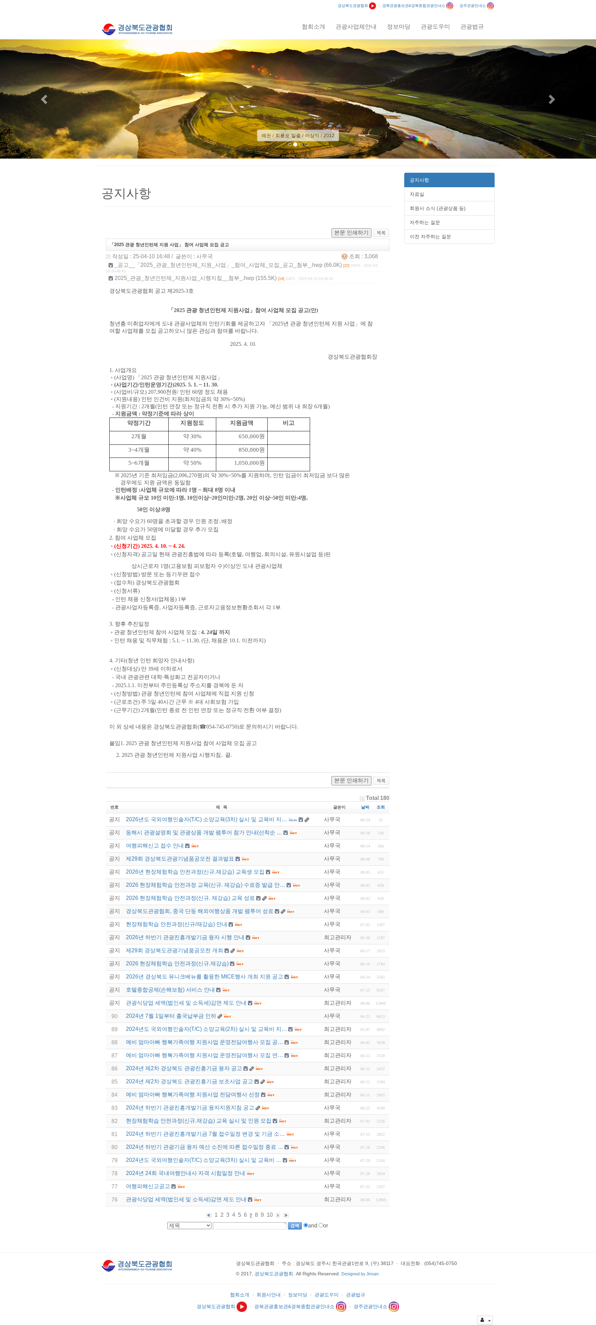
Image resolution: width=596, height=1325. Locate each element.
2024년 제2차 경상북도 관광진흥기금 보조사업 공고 (189, 1081)
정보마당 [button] (398, 26)
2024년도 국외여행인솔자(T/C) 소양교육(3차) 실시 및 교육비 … (203, 1160)
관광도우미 (327, 1294)
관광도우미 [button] (435, 26)
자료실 (417, 194)
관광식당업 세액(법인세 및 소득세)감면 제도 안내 (186, 1199)
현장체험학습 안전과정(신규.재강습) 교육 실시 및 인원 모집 (198, 1121)
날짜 (365, 807)
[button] (44, 99)
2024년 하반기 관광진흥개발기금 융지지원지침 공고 (190, 1108)
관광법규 (355, 1294)
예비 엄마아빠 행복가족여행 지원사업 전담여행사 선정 (193, 1094)
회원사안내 (269, 1294)
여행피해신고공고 (148, 1186)
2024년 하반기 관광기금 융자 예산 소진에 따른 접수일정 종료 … (204, 1147)
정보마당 (297, 1294)
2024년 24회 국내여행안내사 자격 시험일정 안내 (185, 1173)
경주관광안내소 (473, 5)
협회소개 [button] (313, 26)
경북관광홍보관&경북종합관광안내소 (414, 5)
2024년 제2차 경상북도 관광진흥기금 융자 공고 (184, 1068)
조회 (381, 807)
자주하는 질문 (425, 222)
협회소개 (239, 1294)
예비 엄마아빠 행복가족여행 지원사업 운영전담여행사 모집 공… (204, 1042)
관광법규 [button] (472, 26)
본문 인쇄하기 (351, 232)
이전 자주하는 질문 (430, 236)
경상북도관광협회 (353, 5)
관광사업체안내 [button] (356, 26)
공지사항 (419, 180)
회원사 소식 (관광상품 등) (438, 208)
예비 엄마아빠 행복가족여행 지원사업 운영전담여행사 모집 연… (204, 1055)
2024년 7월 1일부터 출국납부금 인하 (171, 1016)
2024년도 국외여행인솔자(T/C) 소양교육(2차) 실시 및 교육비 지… (206, 1029)
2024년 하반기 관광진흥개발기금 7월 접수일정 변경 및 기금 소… (205, 1134)
